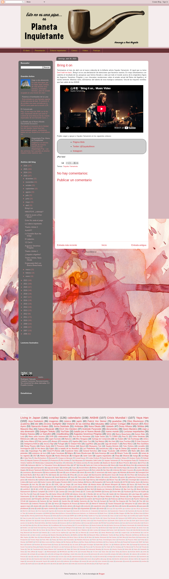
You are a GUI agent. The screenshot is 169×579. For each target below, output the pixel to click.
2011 (26, 317)
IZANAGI (123, 451)
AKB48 (94, 417)
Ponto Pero (142, 484)
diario (58, 506)
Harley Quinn (135, 482)
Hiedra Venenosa (114, 525)
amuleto (139, 470)
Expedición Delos (72, 451)
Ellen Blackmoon (135, 421)
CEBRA (71, 515)
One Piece (131, 475)
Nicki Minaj (122, 537)
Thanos (88, 547)
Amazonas (61, 489)
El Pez (46, 475)
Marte (134, 451)
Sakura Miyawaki (46, 429)
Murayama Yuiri (95, 446)
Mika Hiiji (80, 496)
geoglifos (72, 559)
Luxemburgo (44, 535)
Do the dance (40, 448)
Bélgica (70, 453)
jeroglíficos (97, 559)
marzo (28, 270)
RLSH (37, 542)
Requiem (98, 499)
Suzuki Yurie (24, 547)
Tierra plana (82, 477)
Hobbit (139, 525)
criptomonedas (76, 556)
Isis (50, 484)
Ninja (81, 465)
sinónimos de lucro (39, 453)
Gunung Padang (67, 525)
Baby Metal (55, 513)
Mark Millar (83, 535)
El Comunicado (26, 109)
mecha (59, 561)
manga (135, 456)
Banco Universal (66, 513)
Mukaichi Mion (65, 465)
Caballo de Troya (93, 515)
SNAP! (141, 542)
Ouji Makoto (99, 441)
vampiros (62, 480)
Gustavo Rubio (134, 458)
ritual (75, 508)
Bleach (139, 489)
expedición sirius (99, 506)
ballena (120, 554)
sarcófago (145, 456)
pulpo (39, 508)
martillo (52, 561)
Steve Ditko (126, 544)
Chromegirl (132, 480)
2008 (26, 327)
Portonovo (54, 460)
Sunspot (103, 501)
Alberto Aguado (46, 456)
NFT (75, 465)
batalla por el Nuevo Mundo (87, 431)
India (116, 527)
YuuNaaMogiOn (62, 487)
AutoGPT (28, 230)
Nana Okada (95, 426)
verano (146, 487)
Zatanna (124, 551)
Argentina (52, 511)
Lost (36, 535)
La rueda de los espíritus (58, 532)
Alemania (146, 508)
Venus (56, 503)
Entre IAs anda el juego (34, 220)
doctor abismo (68, 506)
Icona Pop (95, 527)
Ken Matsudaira (122, 494)
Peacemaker (70, 539)
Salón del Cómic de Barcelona (97, 465)
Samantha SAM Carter (93, 460)
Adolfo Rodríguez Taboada (32, 378)
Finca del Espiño (140, 491)
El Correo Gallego (76, 482)
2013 (26, 310)
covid (67, 556)
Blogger (101, 574)
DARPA (129, 518)
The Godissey (117, 547)
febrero (28, 273)
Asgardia (81, 489)
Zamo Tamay (115, 551)
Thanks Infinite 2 (31, 251)
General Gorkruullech (134, 523)
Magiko (23, 470)
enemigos (110, 556)
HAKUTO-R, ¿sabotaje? (34, 212)
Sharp (117, 456)
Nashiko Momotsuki (101, 537)
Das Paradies (138, 518)
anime (144, 551)
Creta (91, 518)
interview (90, 487)
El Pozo (143, 463)
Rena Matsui (128, 444)
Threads (144, 547)
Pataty (54, 539)
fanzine (114, 477)
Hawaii (53, 475)
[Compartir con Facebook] (74, 163)
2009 (26, 324)
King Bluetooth (25, 532)
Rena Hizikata (56, 542)
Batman (118, 489)
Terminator (67, 547)
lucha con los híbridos (104, 487)
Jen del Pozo (101, 494)
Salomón (29, 544)
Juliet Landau (94, 530)
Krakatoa (44, 532)
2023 (26, 176)
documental (101, 556)
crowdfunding (62, 434)
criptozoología (25, 468)
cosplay (54, 417)
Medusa (136, 535)
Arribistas (78, 426)
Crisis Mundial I (117, 417)
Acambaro (128, 508)
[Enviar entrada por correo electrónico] (62, 163)
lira (137, 559)
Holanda (146, 525)
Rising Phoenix (30, 446)
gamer (122, 477)
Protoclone (122, 539)
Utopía (121, 465)
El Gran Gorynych (142, 441)
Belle (112, 513)
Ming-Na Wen (92, 496)
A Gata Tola (27, 458)
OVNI (51, 436)
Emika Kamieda (52, 523)
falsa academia (50, 472)
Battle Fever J (104, 513)
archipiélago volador (68, 554)
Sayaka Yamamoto (70, 166)
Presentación (40, 51)
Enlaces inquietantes (58, 51)
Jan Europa (24, 530)
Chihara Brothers (46, 518)
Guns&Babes (55, 525)
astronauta (93, 554)
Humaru (80, 527)
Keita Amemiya (100, 453)
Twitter (69, 549)
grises (22, 480)
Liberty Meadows (106, 532)
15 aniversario (99, 472)
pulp (32, 508)
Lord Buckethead (135, 532)
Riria (106, 499)
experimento (143, 556)
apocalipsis (41, 554)
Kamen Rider (140, 434)
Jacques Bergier (131, 527)
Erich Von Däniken (68, 429)
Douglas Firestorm (61, 482)
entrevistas (69, 463)
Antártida (71, 489)
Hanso (87, 525)
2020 (26, 287)
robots (82, 472)
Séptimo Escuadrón (45, 547)
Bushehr (132, 472)
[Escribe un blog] (69, 163)
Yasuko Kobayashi (114, 503)
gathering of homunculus (137, 477)
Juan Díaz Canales (69, 530)
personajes (119, 561)
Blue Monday (31, 515)
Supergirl (135, 544)
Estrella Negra (122, 468)
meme (124, 506)
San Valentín (54, 501)
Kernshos (144, 530)
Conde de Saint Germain (71, 518)
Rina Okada (85, 542)
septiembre (30, 189)
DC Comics (87, 491)
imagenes (53, 421)
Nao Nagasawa (134, 496)
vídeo (22, 451)
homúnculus (104, 448)
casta (35, 556)
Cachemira (104, 515)
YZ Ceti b (28, 242)
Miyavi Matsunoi (106, 496)
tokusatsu (99, 424)
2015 (26, 304)
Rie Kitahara (67, 542)
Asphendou (104, 511)
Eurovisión (95, 523)
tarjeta (60, 563)
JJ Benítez (89, 494)
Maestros (67, 535)
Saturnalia (64, 544)
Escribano (78, 523)
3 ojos (74, 468)
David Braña (27, 475)
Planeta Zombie (63, 470)
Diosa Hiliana (125, 426)
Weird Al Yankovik (98, 503)
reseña (30, 563)
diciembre (30, 179)
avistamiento (141, 465)
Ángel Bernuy (90, 480)
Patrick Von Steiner (97, 421)
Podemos (72, 499)
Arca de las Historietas (82, 436)
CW (85, 515)
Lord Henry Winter (81, 484)
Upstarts (110, 426)
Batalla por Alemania (104, 489)
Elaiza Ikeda (45, 446)
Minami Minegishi (111, 484)
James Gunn (142, 527)
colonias (53, 556)
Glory (35, 525)
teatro (94, 508)
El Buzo (38, 475)
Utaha (136, 549)
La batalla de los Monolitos (68, 448)
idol (36, 424)
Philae (47, 499)
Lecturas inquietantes (134, 431)
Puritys (142, 539)
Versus (22, 551)
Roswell (125, 542)
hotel (61, 472)
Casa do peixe (27, 518)
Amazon (33, 511)
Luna (22, 436)
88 (34, 489)
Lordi (31, 535)
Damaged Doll (143, 472)
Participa (96, 51)
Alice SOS (50, 489)
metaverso (31, 480)
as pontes (74, 487)
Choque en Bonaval (65, 458)
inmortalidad (81, 559)
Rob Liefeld (96, 470)
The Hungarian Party (128, 460)
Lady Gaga (135, 494)
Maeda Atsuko (96, 484)
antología (33, 554)
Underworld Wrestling (94, 549)
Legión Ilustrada (55, 439)
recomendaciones (64, 508)
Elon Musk (35, 523)
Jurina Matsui (29, 441)
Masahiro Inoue (110, 475)
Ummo (75, 549)
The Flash (132, 501)
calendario (74, 417)
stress (54, 563)
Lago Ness (72, 532)
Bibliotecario (25, 439)
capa (29, 556)
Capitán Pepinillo (143, 515)
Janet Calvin (88, 456)
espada (125, 556)
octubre (29, 185)
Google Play (44, 494)
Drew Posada (97, 520)
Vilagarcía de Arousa (69, 503)
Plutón (94, 539)
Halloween (32, 465)
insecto (89, 559)
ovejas (111, 561)
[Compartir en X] (72, 163)
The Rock (136, 547)
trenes (67, 563)
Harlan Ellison (57, 494)
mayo (28, 202)
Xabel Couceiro (127, 470)
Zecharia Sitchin (135, 551)
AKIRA (120, 508)
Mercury (144, 535)
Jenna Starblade (61, 426)
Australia (30, 513)
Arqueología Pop (35, 451)
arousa (86, 554)
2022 (26, 280)
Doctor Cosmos (45, 482)
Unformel (116, 470)
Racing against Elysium (80, 470)
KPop (72, 475)
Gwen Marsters (130, 429)
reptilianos (42, 480)
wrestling (65, 468)
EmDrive (42, 523)
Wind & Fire (74, 551)
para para (142, 506)
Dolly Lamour (87, 520)
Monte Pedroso (49, 470)
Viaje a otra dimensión (40, 80)
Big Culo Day (129, 489)
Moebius (64, 537)
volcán (101, 508)
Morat (82, 537)
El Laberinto (29, 239)
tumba (73, 563)
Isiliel (43, 484)
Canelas (62, 491)
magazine (144, 559)
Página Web (78, 142)
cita (47, 556)
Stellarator (117, 544)
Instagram (77, 151)
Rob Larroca (43, 441)
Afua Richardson (40, 458)
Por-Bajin (38, 477)
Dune (106, 520)
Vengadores (49, 487)
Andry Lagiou (112, 472)
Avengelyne (39, 513)
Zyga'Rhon (89, 444)
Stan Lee (108, 544)
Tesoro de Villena (78, 547)
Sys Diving (33, 547)
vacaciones (80, 563)
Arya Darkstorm (35, 421)
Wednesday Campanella (44, 463)
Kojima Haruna (27, 434)
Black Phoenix (124, 463)
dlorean (54, 441)
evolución (87, 506)
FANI (102, 523)
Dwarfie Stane (114, 520)
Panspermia (24, 539)
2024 (26, 172)
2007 (26, 331)
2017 (26, 297)
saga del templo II (112, 444)
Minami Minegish (45, 537)
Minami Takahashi (35, 470)
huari (110, 506)
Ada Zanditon (95, 463)
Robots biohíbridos (97, 542)
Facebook (127, 491)
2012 (26, 314)
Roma (119, 542)
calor (43, 506)
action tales (142, 503)
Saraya (56, 544)
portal (139, 487)
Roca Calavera (110, 542)
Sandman (37, 544)
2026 (26, 166)
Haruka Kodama (96, 525)
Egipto (51, 448)
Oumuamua (142, 475)
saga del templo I (53, 468)
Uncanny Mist (37, 487)
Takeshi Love (58, 547)
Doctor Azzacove (52, 520)
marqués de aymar (138, 448)
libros (117, 506)
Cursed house (80, 458)
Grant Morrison (44, 525)
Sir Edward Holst (74, 444)
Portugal (61, 444)
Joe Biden (33, 530)
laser (132, 559)
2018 (26, 294)
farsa (30, 559)
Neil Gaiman (113, 537)
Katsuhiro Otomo (125, 530)
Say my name (74, 544)
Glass (30, 525)
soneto (48, 563)
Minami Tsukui (122, 453)
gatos (82, 487)
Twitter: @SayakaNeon (84, 146)
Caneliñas (133, 515)
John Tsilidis (141, 468)
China (70, 491)
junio (28, 199)
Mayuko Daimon (33, 460)
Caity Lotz (113, 515)
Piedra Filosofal (26, 477)
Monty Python (73, 537)
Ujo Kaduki (119, 439)
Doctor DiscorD (64, 520)
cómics (146, 439)
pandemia (132, 506)
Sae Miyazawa (77, 460)
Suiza (73, 477)
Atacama (139, 511)
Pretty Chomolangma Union (107, 539)
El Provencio (60, 446)
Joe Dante (42, 530)
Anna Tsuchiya (125, 441)
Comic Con (86, 441)
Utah (49, 503)
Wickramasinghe (52, 551)
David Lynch (33, 482)
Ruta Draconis (126, 499)
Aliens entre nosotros (36, 436)
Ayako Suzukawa (57, 453)
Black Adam (139, 513)
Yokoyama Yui (130, 503)
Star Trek (93, 501)
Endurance (63, 523)
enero (28, 276)
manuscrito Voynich (42, 561)
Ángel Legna (103, 563)
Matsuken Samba (107, 535)
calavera (134, 554)
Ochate (121, 475)
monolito (135, 453)
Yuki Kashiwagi (133, 439)
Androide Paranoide (91, 429)
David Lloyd (40, 520)
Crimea (77, 491)
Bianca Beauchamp (123, 434)
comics (106, 477)
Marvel (82, 446)
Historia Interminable (128, 525)
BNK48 (47, 513)
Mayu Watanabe (127, 535)
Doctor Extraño (75, 520)
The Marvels (127, 547)
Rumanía (133, 542)
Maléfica (75, 535)
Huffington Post (70, 527)
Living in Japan (30, 417)
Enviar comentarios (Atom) (107, 252)
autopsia (113, 554)
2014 (26, 307)
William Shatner (95, 477)
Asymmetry (131, 511)
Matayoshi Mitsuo (94, 535)
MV (33, 496)
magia (22, 561)
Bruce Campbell (39, 491)
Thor (140, 501)
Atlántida (123, 472)
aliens (142, 451)
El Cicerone (141, 520)
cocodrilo (141, 446)
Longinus (124, 532)
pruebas (144, 561)
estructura (133, 556)
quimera (22, 563)
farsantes (37, 559)
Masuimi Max (26, 429)
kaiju (110, 559)
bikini (147, 470)
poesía (127, 561)
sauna (36, 563)
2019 (26, 290)
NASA (109, 434)
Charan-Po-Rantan (53, 451)
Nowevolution (142, 537)
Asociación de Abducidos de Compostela (85, 511)
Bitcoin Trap (113, 480)
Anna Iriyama (42, 511)
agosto (28, 192)
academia (25, 424)
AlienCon (25, 511)
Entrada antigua (138, 245)
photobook (24, 508)
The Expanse (121, 501)
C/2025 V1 (52, 491)
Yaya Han (142, 417)
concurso (61, 556)
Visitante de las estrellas (78, 424)
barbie (127, 554)
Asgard (68, 511)
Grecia (132, 468)
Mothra (123, 484)
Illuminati (103, 527)
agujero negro (25, 506)
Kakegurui (104, 530)
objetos (124, 487)
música (67, 421)
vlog (70, 480)
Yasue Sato (105, 551)
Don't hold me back (64, 73)
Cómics (74, 51)
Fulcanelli (109, 523)
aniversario (23, 554)
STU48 (22, 501)
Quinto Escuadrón (85, 499)
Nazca (132, 484)
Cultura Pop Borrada (109, 518)
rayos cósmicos (49, 508)
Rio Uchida (65, 460)
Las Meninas (82, 532)
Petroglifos (38, 499)
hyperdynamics (38, 468)
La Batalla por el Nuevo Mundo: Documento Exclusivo (33, 123)
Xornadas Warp (85, 551)
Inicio (104, 245)
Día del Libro (125, 520)
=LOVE (40, 489)
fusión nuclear (62, 559)
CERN (123, 480)
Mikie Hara (34, 537)
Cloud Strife (57, 518)
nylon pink (92, 561)
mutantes (64, 441)
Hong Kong (46, 527)
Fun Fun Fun (25, 494)
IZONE (67, 494)
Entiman (72, 446)
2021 (26, 284)
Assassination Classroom (117, 511)
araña (49, 554)
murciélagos (75, 561)
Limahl (116, 532)
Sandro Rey (66, 501)
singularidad (84, 508)
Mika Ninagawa (82, 439)
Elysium (135, 424)
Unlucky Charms (117, 549)
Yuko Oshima (128, 446)
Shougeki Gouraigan (87, 544)
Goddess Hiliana (120, 458)
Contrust (84, 518)
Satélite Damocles (80, 501)
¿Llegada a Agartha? (33, 255)
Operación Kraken (39, 426)
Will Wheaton (64, 551)
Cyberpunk (121, 518)
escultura (118, 556)
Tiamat (22, 549)
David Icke (31, 520)
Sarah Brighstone (61, 477)
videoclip (89, 563)
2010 (26, 320)
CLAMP (79, 515)
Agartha (75, 441)
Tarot (111, 501)
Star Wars (106, 470)
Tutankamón (60, 549)
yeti (95, 563)
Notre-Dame (132, 537)
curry (93, 556)
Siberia (113, 465)
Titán (28, 549)
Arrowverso (60, 511)
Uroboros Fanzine (38, 503)
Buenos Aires (63, 515)
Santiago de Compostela (101, 439)
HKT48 (125, 482)
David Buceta (107, 458)
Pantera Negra (35, 539)
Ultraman (126, 456)
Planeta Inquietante (60, 499)
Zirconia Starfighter (52, 424)
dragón (78, 506)
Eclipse (134, 463)
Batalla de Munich (109, 463)
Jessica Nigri (49, 444)
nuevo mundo (112, 431)
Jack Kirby (63, 475)
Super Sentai (100, 436)
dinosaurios (38, 472)
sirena (89, 472)
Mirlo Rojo (56, 537)
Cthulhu (97, 518)
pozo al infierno (71, 472)
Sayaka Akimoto (112, 446)
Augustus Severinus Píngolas (32, 247)
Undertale (83, 549)
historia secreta (81, 463)
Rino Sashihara (143, 444)
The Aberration (97, 547)
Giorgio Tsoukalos (109, 451)
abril (27, 205)
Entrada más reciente (67, 245)
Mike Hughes (24, 537)
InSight (110, 527)
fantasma (23, 559)
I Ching (87, 527)
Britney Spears (97, 468)
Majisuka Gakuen (44, 496)
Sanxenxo (48, 477)
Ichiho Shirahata (138, 436)
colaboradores (63, 436)
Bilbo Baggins (120, 513)
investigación (25, 448)
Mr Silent (89, 537)
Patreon (61, 539)
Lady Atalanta (39, 439)
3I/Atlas (140, 426)
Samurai (43, 501)
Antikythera (102, 480)
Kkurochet (36, 532)
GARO (22, 465)
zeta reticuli (79, 480)
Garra (124, 523)
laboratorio (125, 559)
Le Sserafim (45, 434)
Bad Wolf (90, 489)
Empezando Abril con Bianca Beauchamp (33, 264)
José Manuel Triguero (54, 530)
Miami (71, 496)
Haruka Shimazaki (62, 456)
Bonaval (52, 458)
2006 (26, 334)
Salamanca (33, 501)
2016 (26, 300)
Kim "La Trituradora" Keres (47, 465)
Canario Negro (122, 515)
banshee (59, 463)
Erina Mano (109, 468)
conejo (50, 506)
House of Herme (58, 527)
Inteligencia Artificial (31, 444)
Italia (122, 527)
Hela (105, 525)
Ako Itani (111, 441)
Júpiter (111, 494)
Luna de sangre (82, 475)
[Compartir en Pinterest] (77, 163)
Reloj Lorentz (46, 542)
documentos (112, 429)
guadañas (117, 421)
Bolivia (55, 515)
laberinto (116, 559)
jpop (99, 444)
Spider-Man (99, 544)
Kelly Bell (135, 530)
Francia (108, 482)
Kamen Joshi (113, 530)
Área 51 (125, 436)
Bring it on (29, 208)
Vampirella (143, 549)
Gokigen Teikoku (47, 431)
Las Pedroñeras (89, 448)
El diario (26, 51)
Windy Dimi (130, 465)
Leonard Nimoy (93, 532)
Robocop (114, 499)
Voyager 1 (41, 551)
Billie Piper (130, 513)
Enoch (71, 523)
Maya (117, 535)
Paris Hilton (45, 539)
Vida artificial (31, 551)
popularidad (135, 561)
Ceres (36, 518)
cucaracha (86, 556)
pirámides (24, 453)
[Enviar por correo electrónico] (67, 163)
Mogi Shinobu (121, 496)
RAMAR (30, 542)
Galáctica (117, 523)
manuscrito (30, 561)
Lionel (112, 453)
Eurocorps (87, 523)
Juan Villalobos (82, 530)
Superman (143, 544)
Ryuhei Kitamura (140, 499)
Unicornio (106, 549)
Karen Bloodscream (83, 453)
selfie (42, 563)
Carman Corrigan (117, 424)
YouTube (65, 431)
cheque (41, 556)
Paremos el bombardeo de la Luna (35, 97)
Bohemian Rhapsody (43, 515)
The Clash (107, 547)
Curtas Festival (93, 458)
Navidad (45, 460)
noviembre (30, 182)
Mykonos (68, 439)
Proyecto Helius (133, 539)
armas (79, 554)
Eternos (89, 482)
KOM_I (57, 484)
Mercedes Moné (60, 496)
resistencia (52, 480)
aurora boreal (104, 554)
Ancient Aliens (84, 468)
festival (44, 559)
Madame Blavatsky (56, 535)
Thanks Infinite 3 (31, 227)
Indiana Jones (78, 494)
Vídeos (85, 51)
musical (84, 561)
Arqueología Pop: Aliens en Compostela (41, 139)
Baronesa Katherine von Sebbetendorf (85, 513)
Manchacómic (96, 475)
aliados (36, 506)
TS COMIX (113, 436)
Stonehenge (24, 487)
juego (105, 559)
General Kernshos (90, 451)
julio (27, 195)
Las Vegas (67, 484)
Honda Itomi (37, 527)
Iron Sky (35, 484)
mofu (117, 487)
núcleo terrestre (102, 561)
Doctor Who (116, 491)
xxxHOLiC (26, 489)
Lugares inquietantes (104, 456)
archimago (56, 554)
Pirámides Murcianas (83, 539)
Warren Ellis (84, 503)
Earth (133, 520)
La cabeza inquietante (33, 224)
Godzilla (117, 482)
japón (79, 421)
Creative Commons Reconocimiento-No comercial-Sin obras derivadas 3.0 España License (35, 383)
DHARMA (97, 491)
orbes (132, 487)
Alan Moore (136, 508)
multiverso (66, 561)
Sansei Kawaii (47, 544)
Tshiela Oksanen (48, 549)
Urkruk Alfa (128, 549)
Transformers (37, 549)
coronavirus (27, 472)
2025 (26, 169)
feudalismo (52, 559)
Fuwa (35, 494)
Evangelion (99, 482)
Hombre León (26, 527)
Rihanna (76, 542)
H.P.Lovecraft (78, 525)
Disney (106, 491)
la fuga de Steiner (120, 448)
